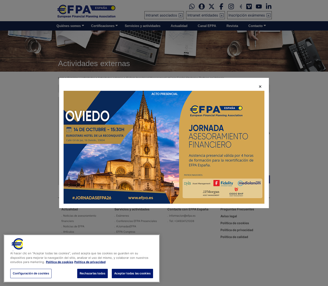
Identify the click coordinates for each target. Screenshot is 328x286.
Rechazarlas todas (92, 273)
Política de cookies (59, 262)
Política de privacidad (90, 262)
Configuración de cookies (31, 273)
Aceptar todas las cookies (132, 273)
